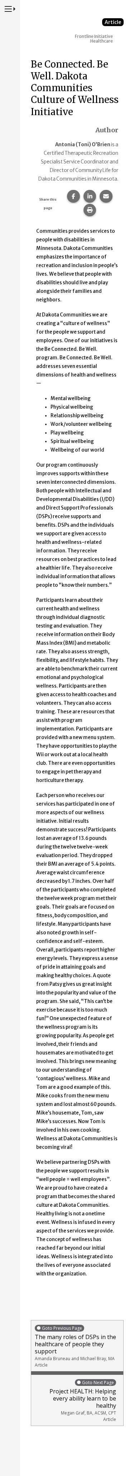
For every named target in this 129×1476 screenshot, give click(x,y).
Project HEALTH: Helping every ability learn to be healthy (82, 1400)
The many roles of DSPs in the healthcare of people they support (75, 1346)
